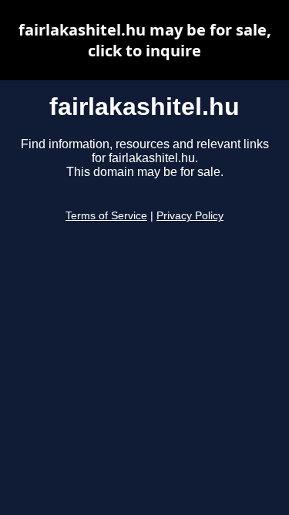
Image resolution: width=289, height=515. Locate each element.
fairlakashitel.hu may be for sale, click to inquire (144, 40)
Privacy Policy (189, 216)
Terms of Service (106, 216)
